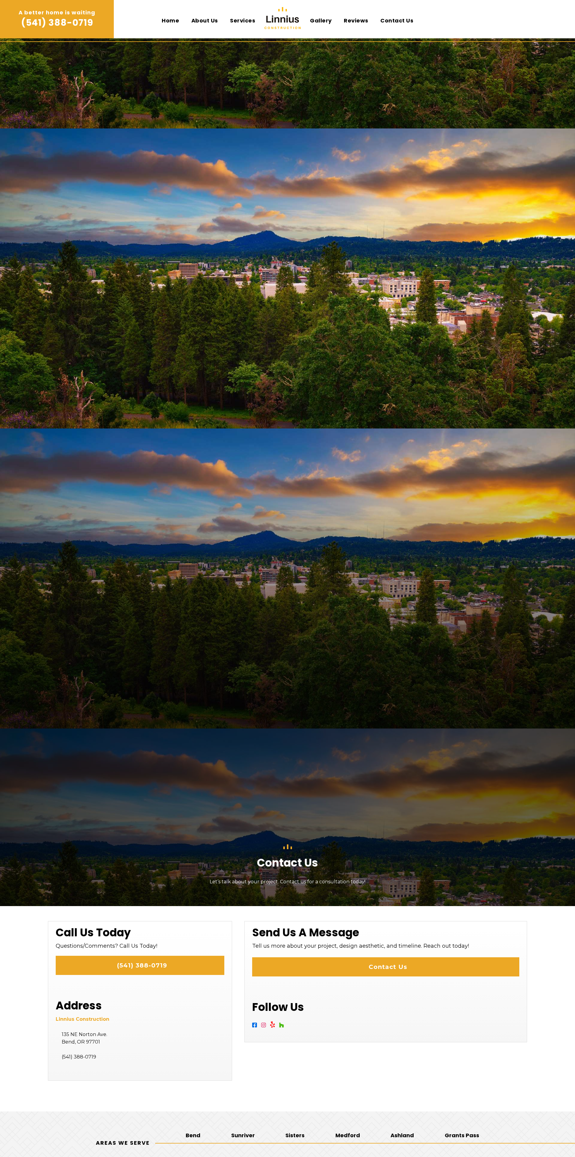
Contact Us (385, 966)
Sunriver (243, 1135)
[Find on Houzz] (283, 1026)
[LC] (282, 22)
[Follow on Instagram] (265, 1026)
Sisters (295, 1135)
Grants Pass (462, 1135)
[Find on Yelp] (274, 1026)
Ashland (402, 1135)
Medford (347, 1135)
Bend (193, 1135)
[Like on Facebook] (256, 1026)
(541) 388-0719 (57, 22)
